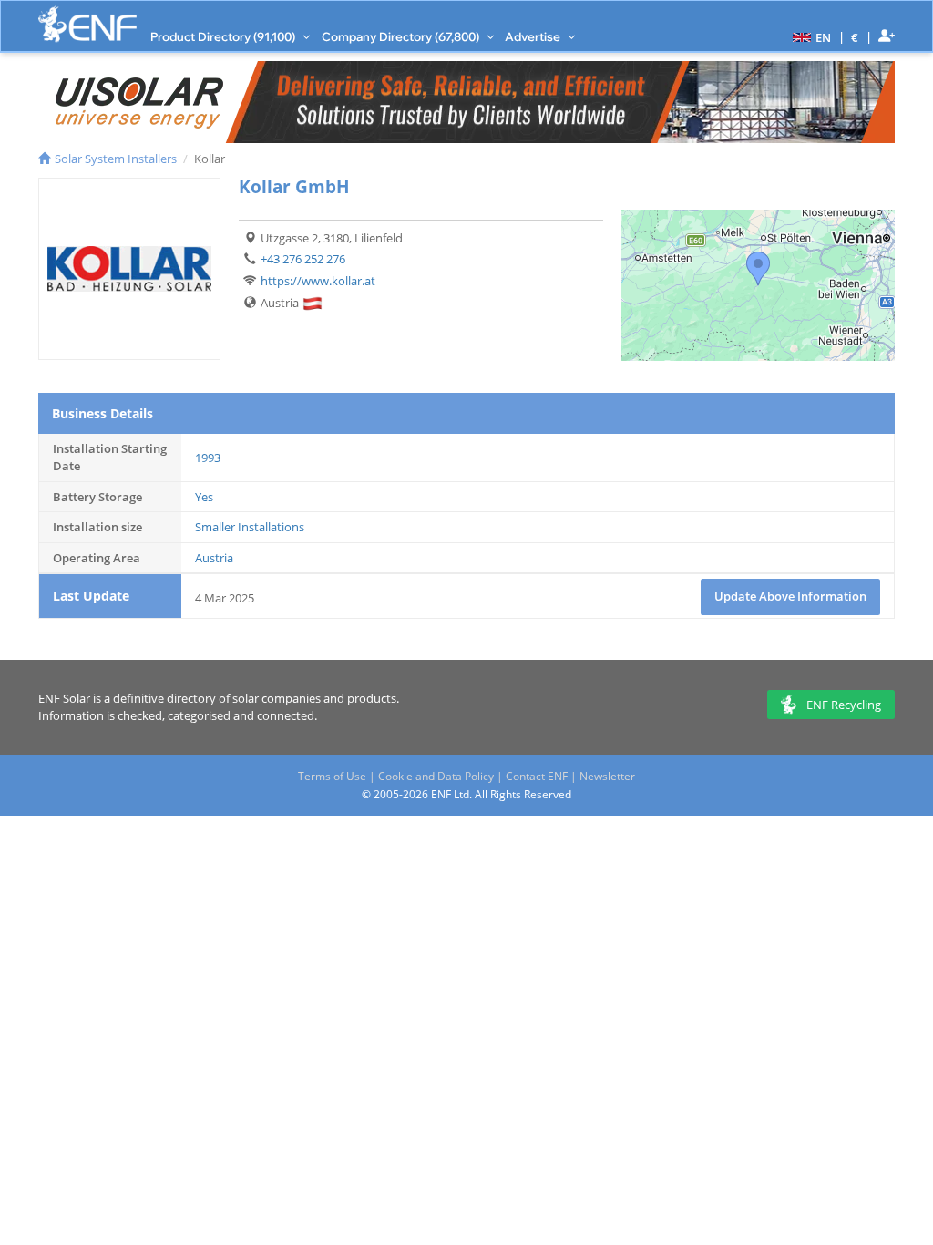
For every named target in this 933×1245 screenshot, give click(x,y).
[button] (809, 36)
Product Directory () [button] (224, 36)
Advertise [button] (534, 36)
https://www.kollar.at (318, 281)
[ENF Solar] (87, 24)
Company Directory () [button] (402, 36)
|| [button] (855, 37)
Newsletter (607, 776)
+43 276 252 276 (303, 259)
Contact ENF (537, 776)
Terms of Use (332, 776)
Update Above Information (790, 596)
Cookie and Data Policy (436, 776)
